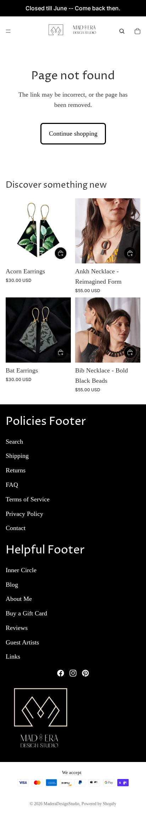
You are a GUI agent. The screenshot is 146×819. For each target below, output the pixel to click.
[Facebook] (60, 673)
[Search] (122, 31)
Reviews (17, 627)
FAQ (12, 484)
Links (13, 656)
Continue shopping (73, 133)
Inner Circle (21, 569)
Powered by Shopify (99, 803)
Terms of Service (28, 498)
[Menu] (8, 31)
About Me (19, 598)
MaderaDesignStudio (61, 803)
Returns (16, 470)
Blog (12, 584)
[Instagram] (73, 673)
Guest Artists (22, 641)
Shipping (17, 455)
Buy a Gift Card (26, 613)
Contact (16, 527)
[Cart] (137, 31)
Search (14, 441)
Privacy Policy (24, 513)
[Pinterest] (85, 673)
